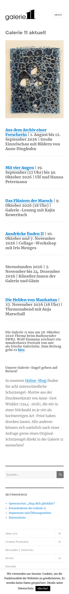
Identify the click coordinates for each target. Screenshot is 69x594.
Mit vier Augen (19, 167)
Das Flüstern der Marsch (29, 200)
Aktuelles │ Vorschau (19, 550)
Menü (58, 14)
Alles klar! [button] (43, 588)
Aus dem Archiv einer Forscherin (26, 132)
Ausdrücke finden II (24, 233)
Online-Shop (36, 381)
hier (21, 350)
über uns (11, 533)
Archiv (9, 558)
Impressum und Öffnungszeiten (30, 513)
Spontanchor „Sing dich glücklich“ (32, 503)
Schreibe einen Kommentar (36, 454)
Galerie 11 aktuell (25, 32)
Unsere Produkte (16, 541)
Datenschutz (17, 517)
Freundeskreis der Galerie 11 (27, 508)
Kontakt (10, 566)
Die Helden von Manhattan (31, 299)
